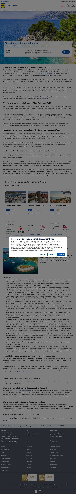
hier (54, 250)
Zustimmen (61, 254)
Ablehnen (42, 254)
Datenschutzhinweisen (34, 250)
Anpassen (51, 254)
